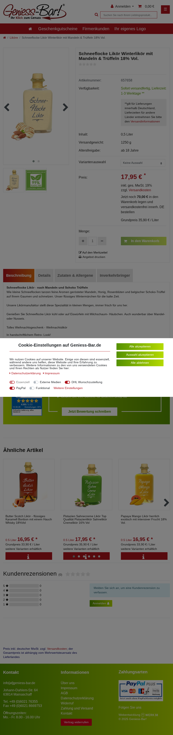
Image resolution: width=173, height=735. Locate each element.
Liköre (14, 37)
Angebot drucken (93, 257)
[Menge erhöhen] (83, 241)
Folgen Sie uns (130, 707)
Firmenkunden (95, 28)
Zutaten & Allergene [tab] (75, 275)
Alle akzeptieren (140, 346)
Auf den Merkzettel (94, 252)
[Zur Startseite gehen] (4, 37)
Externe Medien (50, 382)
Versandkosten (140, 190)
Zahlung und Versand (77, 708)
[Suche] (96, 14)
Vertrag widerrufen (76, 722)
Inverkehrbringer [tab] (115, 275)
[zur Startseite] (30, 29)
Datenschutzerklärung (77, 698)
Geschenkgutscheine (57, 28)
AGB (64, 693)
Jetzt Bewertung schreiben (89, 411)
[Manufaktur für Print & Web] (149, 714)
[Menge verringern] (102, 241)
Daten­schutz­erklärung (26, 373)
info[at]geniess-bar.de (19, 683)
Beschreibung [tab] (18, 275)
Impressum (69, 688)
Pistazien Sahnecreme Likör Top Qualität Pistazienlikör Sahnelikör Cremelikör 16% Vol (85, 519)
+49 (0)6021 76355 (23, 701)
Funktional (43, 388)
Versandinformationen (145, 121)
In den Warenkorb (145, 241)
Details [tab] (44, 275)
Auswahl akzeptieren (140, 354)
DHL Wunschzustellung (87, 382)
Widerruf (67, 703)
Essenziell (23, 382)
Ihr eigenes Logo (130, 28)
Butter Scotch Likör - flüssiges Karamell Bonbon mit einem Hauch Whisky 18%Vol (28, 519)
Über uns (67, 683)
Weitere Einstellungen (68, 388)
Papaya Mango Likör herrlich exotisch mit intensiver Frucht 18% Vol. (144, 519)
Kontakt (66, 713)
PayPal (21, 388)
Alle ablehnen (140, 362)
